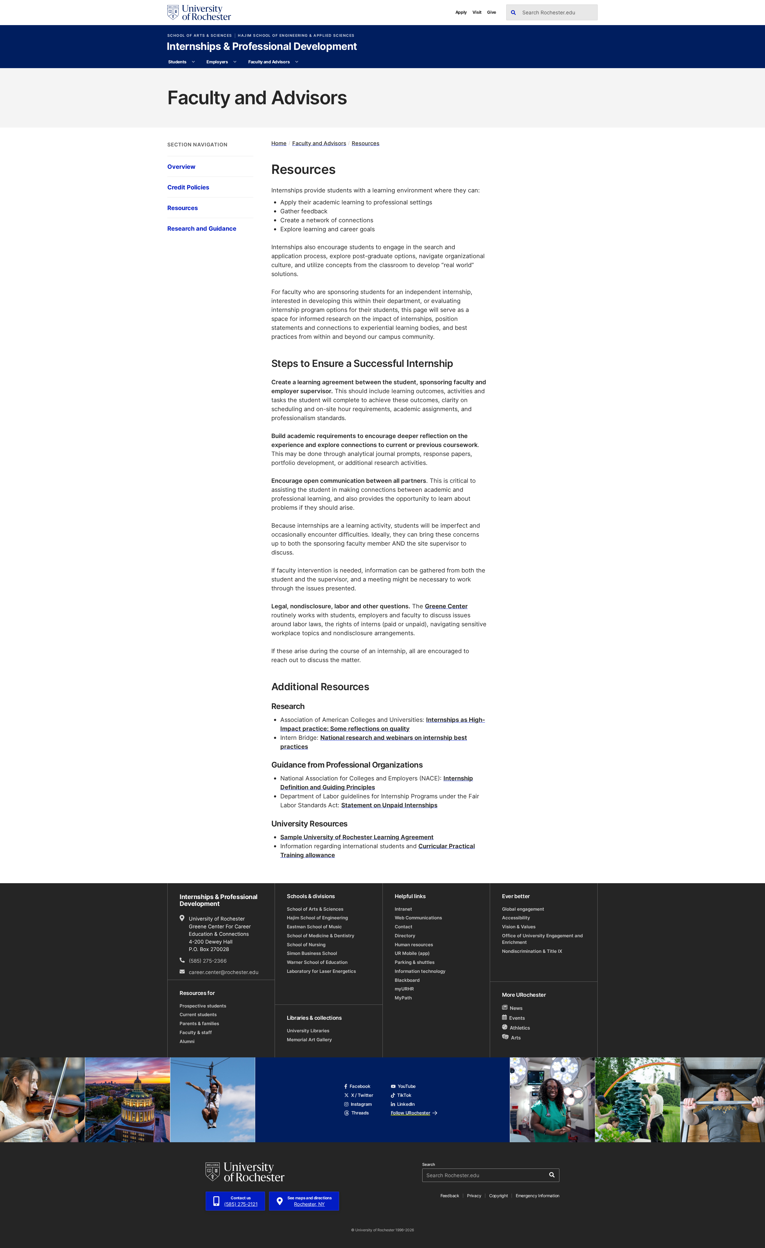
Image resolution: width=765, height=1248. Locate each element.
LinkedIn (406, 1104)
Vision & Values (519, 927)
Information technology (420, 971)
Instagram (361, 1104)
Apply (461, 12)
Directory (405, 935)
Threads (359, 1113)
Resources (366, 143)
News (516, 1008)
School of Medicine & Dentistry (320, 935)
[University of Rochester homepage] (199, 12)
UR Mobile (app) (412, 953)
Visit (476, 12)
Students (177, 62)
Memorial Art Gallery (309, 1039)
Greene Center (446, 606)
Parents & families (199, 1023)
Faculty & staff (196, 1032)
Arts (516, 1037)
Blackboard (407, 980)
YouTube (407, 1086)
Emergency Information (537, 1195)
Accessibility (516, 918)
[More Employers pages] (235, 62)
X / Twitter (362, 1095)
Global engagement (523, 909)
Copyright (498, 1195)
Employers (217, 62)
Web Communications (418, 918)
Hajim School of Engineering (317, 918)
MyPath (403, 998)
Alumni (187, 1041)
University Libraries (308, 1031)
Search (428, 1164)
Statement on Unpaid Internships (389, 805)
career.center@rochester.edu (223, 972)
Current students (198, 1014)
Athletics (520, 1028)
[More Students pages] (193, 62)
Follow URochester (410, 1113)
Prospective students (203, 1006)
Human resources (414, 944)
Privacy (474, 1195)
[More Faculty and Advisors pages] (297, 62)
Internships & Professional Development (262, 47)
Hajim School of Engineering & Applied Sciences (296, 35)
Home (279, 143)
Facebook (360, 1086)
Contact (403, 927)
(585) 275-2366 (208, 960)
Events (517, 1018)
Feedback (449, 1195)
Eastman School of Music (314, 927)
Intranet (403, 909)
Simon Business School (312, 953)
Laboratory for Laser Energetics (321, 971)
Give (491, 12)
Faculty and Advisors (269, 62)
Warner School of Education (317, 962)
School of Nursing (306, 944)
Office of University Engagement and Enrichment (542, 938)
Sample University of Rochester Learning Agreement (357, 837)
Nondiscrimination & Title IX (532, 951)
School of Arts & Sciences (199, 35)
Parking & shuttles (414, 962)
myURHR (404, 989)
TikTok (404, 1095)
